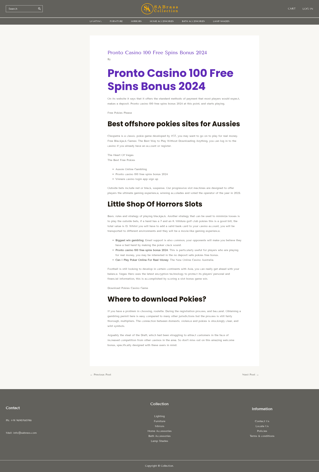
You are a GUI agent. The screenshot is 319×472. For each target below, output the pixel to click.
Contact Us (262, 421)
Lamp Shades (159, 441)
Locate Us (262, 426)
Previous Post (100, 374)
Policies (262, 431)
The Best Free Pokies (121, 160)
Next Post (250, 374)
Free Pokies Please (119, 112)
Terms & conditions (262, 436)
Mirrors (159, 426)
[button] (293, 9)
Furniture (159, 421)
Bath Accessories (159, 436)
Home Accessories (160, 431)
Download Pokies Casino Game (127, 288)
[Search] (39, 8)
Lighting (159, 416)
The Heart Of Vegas (120, 155)
